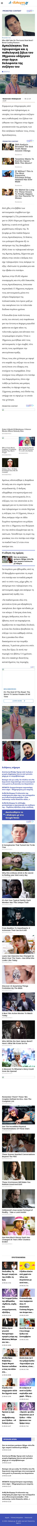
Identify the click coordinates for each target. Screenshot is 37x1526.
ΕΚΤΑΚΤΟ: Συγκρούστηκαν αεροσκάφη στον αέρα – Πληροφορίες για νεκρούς (17, 788)
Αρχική (7, 1517)
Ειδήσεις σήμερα (11, 767)
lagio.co (18, 1523)
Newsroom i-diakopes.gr (12, 99)
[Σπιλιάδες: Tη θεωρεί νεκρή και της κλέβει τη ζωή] (9, 1266)
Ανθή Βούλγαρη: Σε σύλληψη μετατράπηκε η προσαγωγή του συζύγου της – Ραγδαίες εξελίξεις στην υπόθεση (18, 805)
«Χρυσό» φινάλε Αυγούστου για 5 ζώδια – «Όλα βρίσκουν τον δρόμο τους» (27, 1417)
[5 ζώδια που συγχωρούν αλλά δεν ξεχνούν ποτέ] (9, 1382)
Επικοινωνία (28, 1517)
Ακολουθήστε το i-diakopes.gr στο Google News (15, 815)
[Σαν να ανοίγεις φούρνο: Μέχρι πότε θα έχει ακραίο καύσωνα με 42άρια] (7, 559)
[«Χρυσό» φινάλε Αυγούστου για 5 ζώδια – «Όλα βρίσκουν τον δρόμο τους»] (27, 1406)
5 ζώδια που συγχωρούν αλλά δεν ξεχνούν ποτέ (9, 1391)
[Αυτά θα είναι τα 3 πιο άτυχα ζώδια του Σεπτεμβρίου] (27, 1322)
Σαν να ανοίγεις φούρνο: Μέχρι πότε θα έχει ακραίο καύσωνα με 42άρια (24, 560)
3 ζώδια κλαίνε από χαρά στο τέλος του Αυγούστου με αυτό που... (26, 1277)
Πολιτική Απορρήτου (17, 1517)
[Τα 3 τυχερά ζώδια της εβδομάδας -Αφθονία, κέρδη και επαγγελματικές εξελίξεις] (9, 1293)
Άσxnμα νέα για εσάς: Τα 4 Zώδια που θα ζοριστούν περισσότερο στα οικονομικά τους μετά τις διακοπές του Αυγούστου (18, 782)
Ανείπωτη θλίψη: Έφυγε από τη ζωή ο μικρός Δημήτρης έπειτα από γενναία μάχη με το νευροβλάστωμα (17, 774)
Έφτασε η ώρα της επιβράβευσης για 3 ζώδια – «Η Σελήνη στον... (9, 1417)
